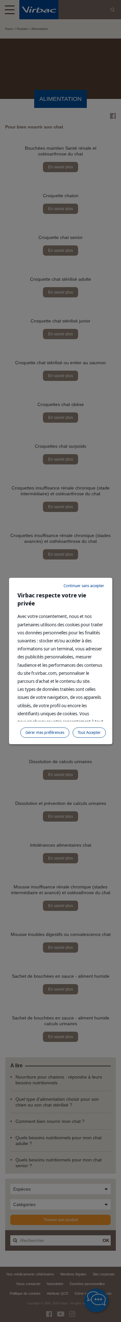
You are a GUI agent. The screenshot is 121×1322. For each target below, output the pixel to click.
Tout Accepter (89, 732)
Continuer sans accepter (84, 585)
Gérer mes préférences (44, 732)
